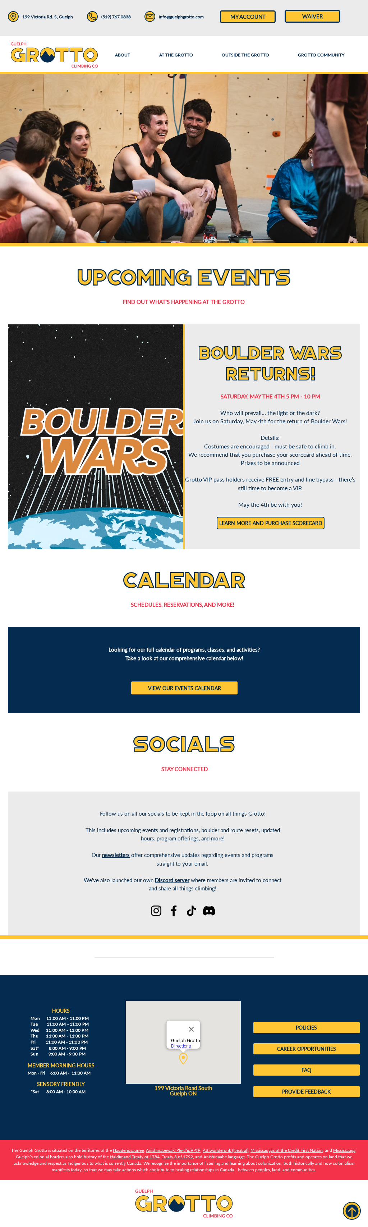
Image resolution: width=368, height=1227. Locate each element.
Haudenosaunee (128, 1150)
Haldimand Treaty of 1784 (135, 1156)
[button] (175, 55)
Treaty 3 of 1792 (177, 1156)
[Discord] (209, 911)
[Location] (13, 16)
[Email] (149, 16)
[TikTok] (191, 911)
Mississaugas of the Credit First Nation (286, 1150)
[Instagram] (156, 911)
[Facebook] (174, 911)
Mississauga (344, 1150)
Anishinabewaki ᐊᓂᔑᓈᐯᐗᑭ (173, 1150)
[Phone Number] (92, 16)
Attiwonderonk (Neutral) (225, 1150)
